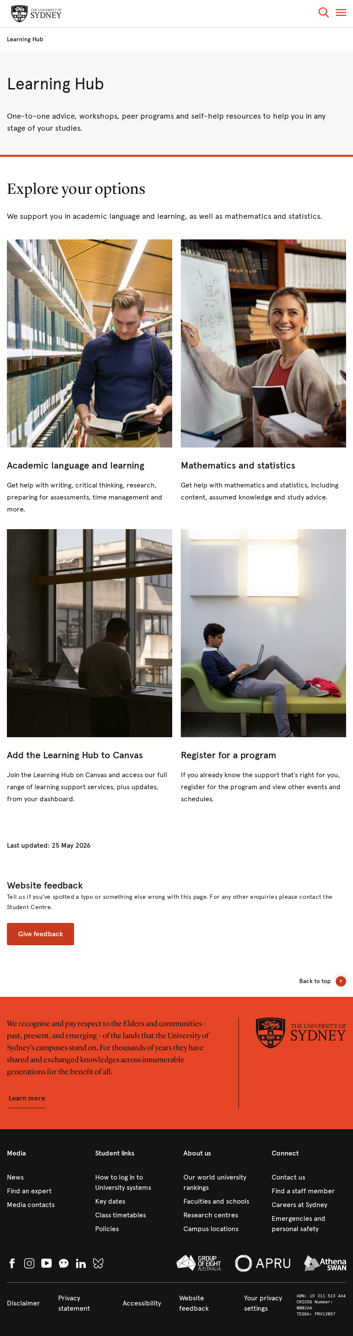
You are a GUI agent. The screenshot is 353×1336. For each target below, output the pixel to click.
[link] (89, 377)
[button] (324, 14)
